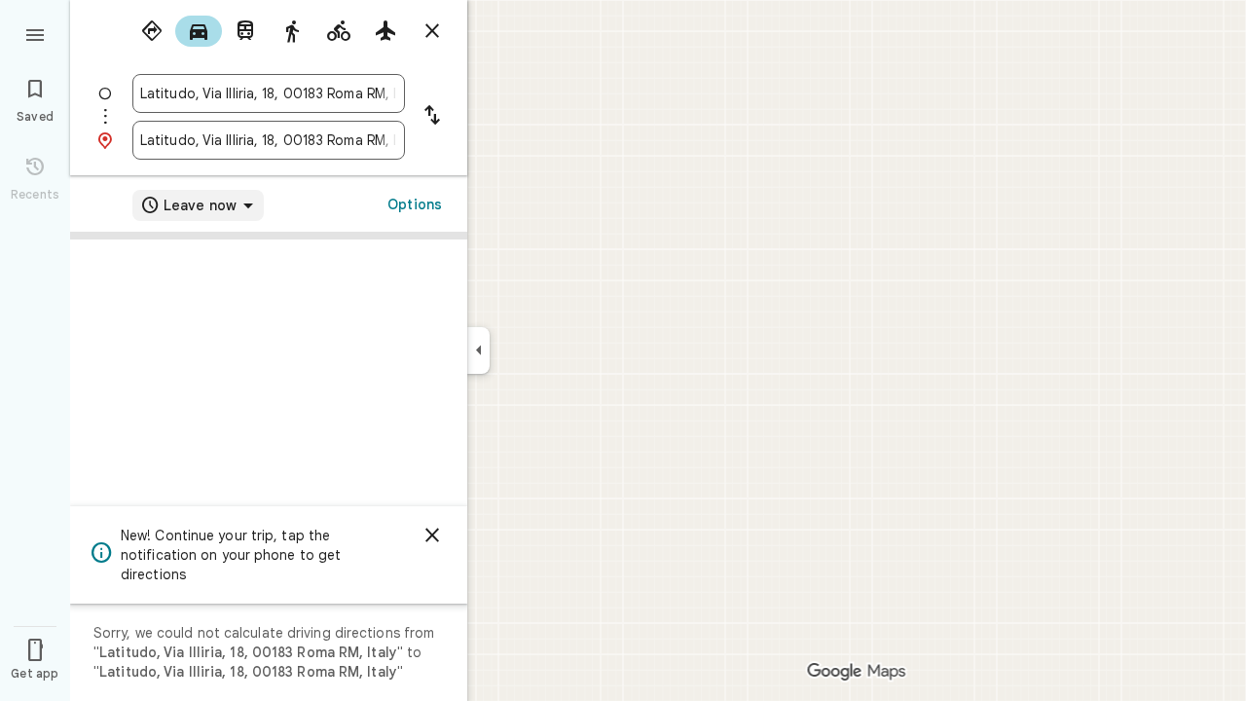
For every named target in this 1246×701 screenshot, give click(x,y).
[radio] (151, 31)
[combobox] (268, 93)
